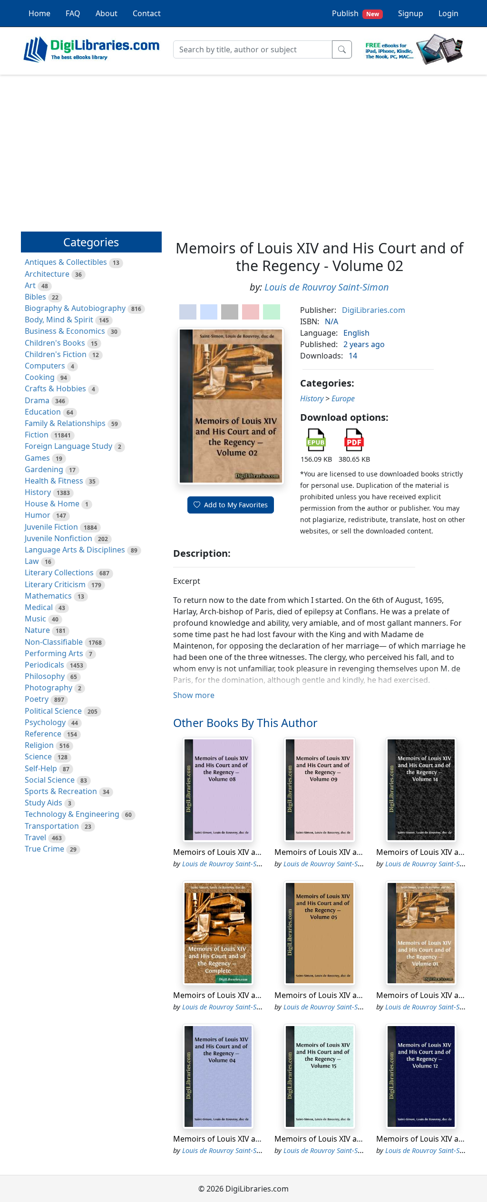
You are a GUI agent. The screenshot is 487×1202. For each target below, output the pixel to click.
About (106, 13)
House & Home (52, 503)
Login (448, 13)
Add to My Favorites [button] (236, 504)
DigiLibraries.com (373, 310)
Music (35, 618)
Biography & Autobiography (75, 308)
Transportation (52, 826)
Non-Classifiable (54, 642)
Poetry (37, 699)
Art (30, 285)
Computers (45, 365)
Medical (39, 607)
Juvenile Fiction (51, 527)
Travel (35, 837)
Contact (147, 13)
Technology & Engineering (72, 814)
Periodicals (44, 664)
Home (39, 13)
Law (32, 561)
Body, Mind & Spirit (59, 319)
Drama (37, 400)
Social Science (50, 780)
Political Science (53, 711)
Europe (343, 398)
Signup (410, 13)
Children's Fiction (56, 354)
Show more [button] (193, 695)
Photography (48, 687)
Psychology (45, 722)
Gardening (44, 469)
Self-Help (41, 768)
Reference (43, 733)
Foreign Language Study (68, 446)
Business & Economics (65, 331)
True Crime (44, 848)
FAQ (73, 13)
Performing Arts (54, 653)
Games (37, 458)
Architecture (47, 274)
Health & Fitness (54, 480)
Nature (37, 630)
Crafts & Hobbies (55, 388)
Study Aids (43, 802)
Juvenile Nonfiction (58, 538)
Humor (37, 515)
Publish (355, 13)
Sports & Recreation (61, 791)
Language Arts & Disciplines (75, 549)
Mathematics (48, 596)
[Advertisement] (243, 148)
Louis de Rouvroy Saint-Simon (326, 287)
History (38, 492)
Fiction (37, 434)
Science (38, 756)
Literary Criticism (55, 584)
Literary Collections (59, 572)
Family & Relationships (65, 423)
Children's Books (55, 343)
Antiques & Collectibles (66, 262)
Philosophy (45, 676)
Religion (39, 745)
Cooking (40, 377)
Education (43, 412)
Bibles (35, 296)
